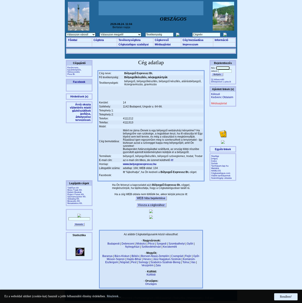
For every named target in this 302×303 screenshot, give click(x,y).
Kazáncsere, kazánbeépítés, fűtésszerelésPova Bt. (74, 70)
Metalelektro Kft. (75, 203)
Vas (193, 262)
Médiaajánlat (163, 44)
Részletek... (114, 296)
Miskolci (141, 243)
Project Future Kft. (75, 194)
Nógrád (124, 262)
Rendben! (286, 296)
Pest (133, 262)
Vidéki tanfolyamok (220, 175)
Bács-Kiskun (122, 256)
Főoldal (72, 40)
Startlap (215, 156)
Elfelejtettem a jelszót (221, 82)
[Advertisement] (151, 8)
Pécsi (151, 243)
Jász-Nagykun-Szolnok (167, 259)
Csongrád (177, 256)
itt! (172, 160)
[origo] (214, 158)
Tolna (185, 262)
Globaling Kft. (73, 199)
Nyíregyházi (132, 246)
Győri (190, 243)
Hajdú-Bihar (134, 259)
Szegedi (161, 243)
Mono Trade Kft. (74, 190)
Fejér (188, 256)
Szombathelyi (176, 243)
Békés (135, 256)
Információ (221, 40)
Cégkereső (162, 40)
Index (214, 161)
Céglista (99, 40)
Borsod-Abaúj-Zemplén (155, 256)
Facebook (79, 82)
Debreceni (128, 243)
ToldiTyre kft (73, 188)
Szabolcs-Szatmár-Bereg (165, 262)
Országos (151, 284)
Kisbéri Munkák (74, 192)
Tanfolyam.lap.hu (220, 166)
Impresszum (190, 44)
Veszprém (147, 265)
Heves (147, 259)
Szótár (214, 163)
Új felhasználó (217, 79)
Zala (158, 265)
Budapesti (113, 243)
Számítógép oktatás (221, 178)
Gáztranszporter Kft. (76, 197)
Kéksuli (215, 94)
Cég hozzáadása (193, 40)
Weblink (215, 168)
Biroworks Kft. (73, 201)
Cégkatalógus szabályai (134, 44)
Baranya (107, 256)
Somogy (143, 262)
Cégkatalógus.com (220, 173)
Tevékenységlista (130, 40)
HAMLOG (216, 170)
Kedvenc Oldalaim (222, 97)
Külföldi (151, 274)
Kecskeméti (170, 246)
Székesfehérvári (151, 246)
